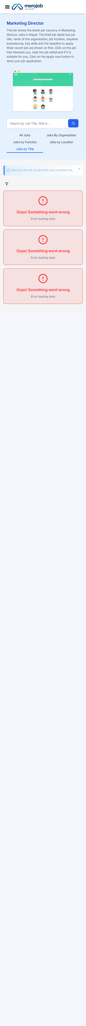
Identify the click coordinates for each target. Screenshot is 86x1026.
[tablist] (43, 142)
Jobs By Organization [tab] (61, 135)
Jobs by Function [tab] (25, 142)
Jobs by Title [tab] (25, 149)
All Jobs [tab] (24, 135)
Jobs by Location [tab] (61, 142)
